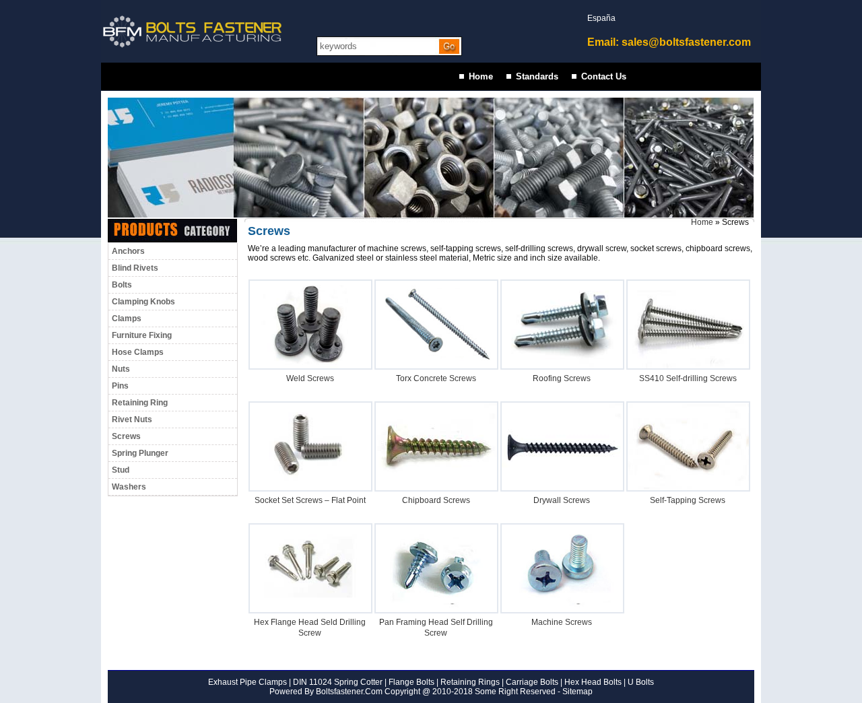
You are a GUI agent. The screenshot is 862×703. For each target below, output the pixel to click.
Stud (120, 470)
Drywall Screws (561, 500)
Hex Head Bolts (593, 682)
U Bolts (641, 682)
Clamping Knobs (143, 301)
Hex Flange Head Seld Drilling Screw (310, 627)
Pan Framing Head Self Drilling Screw (436, 627)
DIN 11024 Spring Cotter (337, 682)
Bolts (122, 285)
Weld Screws (310, 378)
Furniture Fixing (142, 335)
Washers (129, 487)
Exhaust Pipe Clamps (247, 682)
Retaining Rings (470, 682)
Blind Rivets (135, 268)
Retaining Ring (140, 402)
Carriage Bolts (532, 682)
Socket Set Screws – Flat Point (310, 500)
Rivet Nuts (132, 419)
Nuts (121, 369)
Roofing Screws (562, 378)
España (601, 18)
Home (481, 76)
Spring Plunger (140, 453)
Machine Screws (561, 622)
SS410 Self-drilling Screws (688, 378)
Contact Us (603, 76)
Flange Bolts (410, 682)
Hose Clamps (138, 352)
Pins (120, 386)
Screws (126, 436)
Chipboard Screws (436, 500)
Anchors (128, 251)
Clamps (126, 318)
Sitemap (577, 691)
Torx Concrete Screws (436, 378)
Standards (537, 76)
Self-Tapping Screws (687, 500)
